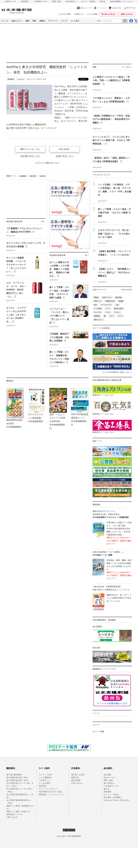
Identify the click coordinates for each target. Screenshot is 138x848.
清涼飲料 (11, 79)
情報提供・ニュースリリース (51, 794)
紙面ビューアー (86, 8)
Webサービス (109, 777)
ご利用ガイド (78, 14)
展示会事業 (76, 780)
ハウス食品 (97, 308)
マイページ (70, 830)
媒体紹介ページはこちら (103, 395)
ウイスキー (97, 312)
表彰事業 (107, 792)
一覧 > (43, 221)
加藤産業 (97, 316)
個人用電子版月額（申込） (17, 777)
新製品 (96, 297)
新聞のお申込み (127, 14)
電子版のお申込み (108, 14)
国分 (95, 305)
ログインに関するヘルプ (47, 163)
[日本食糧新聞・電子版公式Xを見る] (136, 21)
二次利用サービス (40, 1)
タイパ (120, 316)
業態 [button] (27, 21)
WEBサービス (10, 1)
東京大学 (33, 176)
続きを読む (64, 149)
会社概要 (107, 775)
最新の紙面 (116, 8)
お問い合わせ (12, 817)
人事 (117, 305)
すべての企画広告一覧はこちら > (117, 372)
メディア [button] (64, 21)
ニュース (21, 79)
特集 (34, 21)
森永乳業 (118, 297)
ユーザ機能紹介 (45, 777)
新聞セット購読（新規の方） (18, 811)
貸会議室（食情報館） (113, 797)
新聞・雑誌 (56, 1)
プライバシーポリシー (48, 789)
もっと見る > (127, 67)
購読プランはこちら (30, 149)
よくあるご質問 (64, 14)
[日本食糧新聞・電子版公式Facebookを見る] (131, 21)
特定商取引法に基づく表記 (50, 792)
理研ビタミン (98, 319)
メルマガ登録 (92, 14)
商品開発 (23, 176)
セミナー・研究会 (88, 1)
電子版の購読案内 (14, 775)
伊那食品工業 (110, 301)
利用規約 (42, 786)
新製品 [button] (42, 21)
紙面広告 (75, 777)
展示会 (102, 1)
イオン (111, 316)
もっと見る (75, 21)
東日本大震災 (118, 308)
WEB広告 (25, 1)
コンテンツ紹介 (45, 775)
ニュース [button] (4, 21)
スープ (108, 308)
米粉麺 (121, 301)
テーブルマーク (106, 305)
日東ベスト (97, 301)
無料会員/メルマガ (14, 814)
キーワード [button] (52, 21)
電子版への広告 (78, 775)
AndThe (42, 176)
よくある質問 (44, 783)
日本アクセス (107, 297)
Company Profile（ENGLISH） (117, 800)
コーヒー (117, 312)
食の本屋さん (71, 1)
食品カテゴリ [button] (17, 21)
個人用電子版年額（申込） (17, 780)
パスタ (108, 312)
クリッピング (101, 8)
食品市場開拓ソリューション (121, 1)
